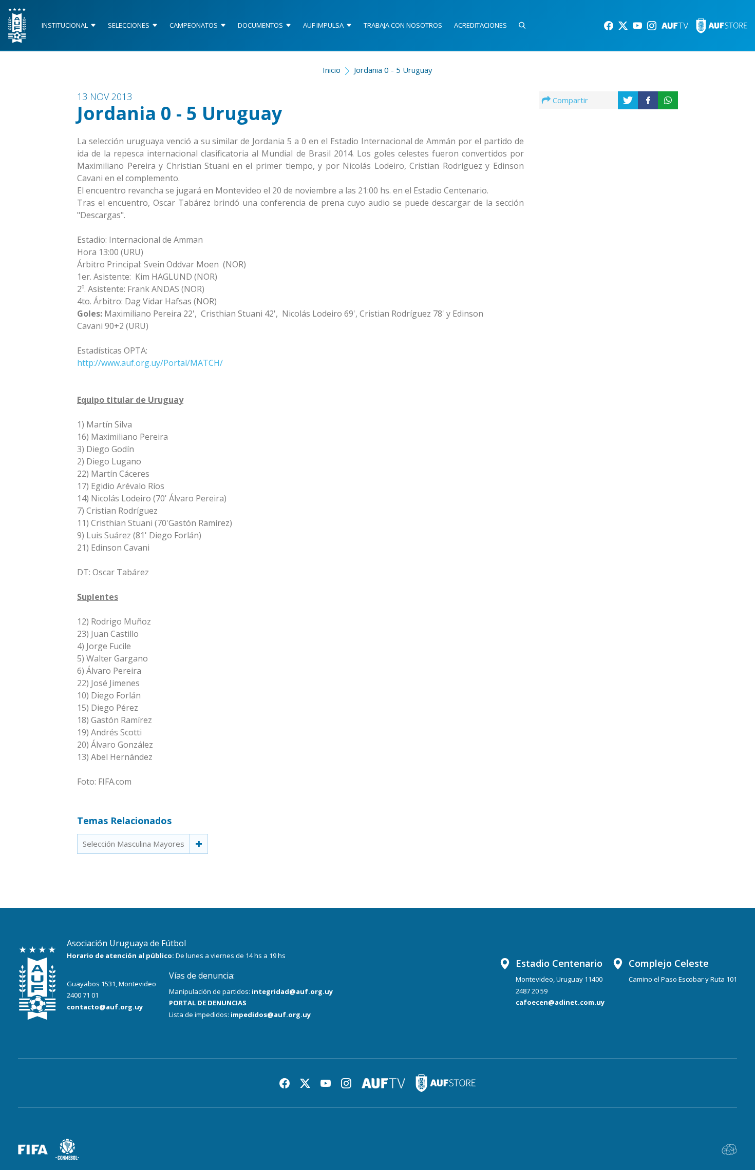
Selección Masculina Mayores (133, 844)
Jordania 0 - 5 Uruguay (393, 70)
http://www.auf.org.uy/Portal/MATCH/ (150, 362)
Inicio (332, 70)
